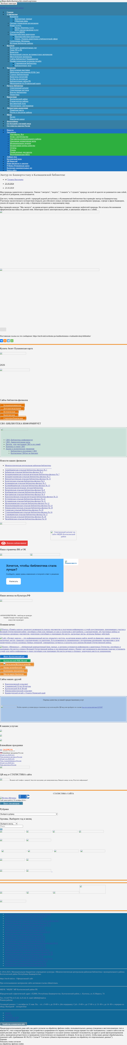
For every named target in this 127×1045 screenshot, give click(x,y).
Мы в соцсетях (11, 1020)
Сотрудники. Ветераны (20, 41)
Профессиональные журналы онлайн (25, 61)
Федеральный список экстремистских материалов (31, 54)
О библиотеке (12, 14)
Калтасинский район (19, 99)
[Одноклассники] (4, 340)
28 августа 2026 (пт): (7, 755)
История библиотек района (21, 43)
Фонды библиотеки (18, 92)
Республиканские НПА (20, 154)
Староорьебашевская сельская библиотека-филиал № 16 (28, 512)
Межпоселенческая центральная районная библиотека (28, 914)
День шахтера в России (8, 765)
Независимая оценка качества (22, 146)
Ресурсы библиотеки (15, 86)
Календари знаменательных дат (23, 48)
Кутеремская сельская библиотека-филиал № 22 (25, 499)
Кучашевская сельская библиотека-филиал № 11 (25, 501)
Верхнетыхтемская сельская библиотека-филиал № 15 (28, 479)
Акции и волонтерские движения (20, 449)
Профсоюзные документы (21, 152)
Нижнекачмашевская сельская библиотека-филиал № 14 (28, 506)
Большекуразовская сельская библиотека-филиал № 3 (27, 477)
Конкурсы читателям (19, 77)
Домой (8, 1013)
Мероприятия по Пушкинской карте (25, 83)
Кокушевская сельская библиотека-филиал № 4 (25, 494)
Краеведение (12, 97)
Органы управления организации (24, 23)
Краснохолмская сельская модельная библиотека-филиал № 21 (31, 497)
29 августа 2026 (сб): (7, 759)
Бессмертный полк (18, 103)
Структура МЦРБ (17, 32)
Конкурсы (14, 52)
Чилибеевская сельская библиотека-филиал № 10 (26, 519)
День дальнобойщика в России (10, 761)
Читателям (11, 68)
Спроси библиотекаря (19, 74)
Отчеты (13, 148)
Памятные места (17, 110)
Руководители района (19, 101)
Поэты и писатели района (21, 112)
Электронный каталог (19, 88)
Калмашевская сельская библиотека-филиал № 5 (25, 483)
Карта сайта (11, 170)
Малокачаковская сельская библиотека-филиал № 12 (27, 503)
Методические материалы (21, 57)
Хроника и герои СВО (15, 446)
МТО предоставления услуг (27, 30)
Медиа (9, 115)
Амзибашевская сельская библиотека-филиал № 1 (26, 470)
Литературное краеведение (17, 108)
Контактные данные (23, 19)
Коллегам (10, 46)
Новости (8, 1015)
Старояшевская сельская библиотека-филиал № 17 (26, 514)
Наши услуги (15, 25)
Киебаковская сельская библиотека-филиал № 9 (25, 492)
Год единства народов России (18, 126)
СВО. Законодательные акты (18, 442)
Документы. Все (17, 134)
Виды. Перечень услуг (24, 28)
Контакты (14, 16)
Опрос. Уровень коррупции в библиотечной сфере (36, 39)
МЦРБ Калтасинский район (12, 8)
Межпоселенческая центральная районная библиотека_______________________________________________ (28, 466)
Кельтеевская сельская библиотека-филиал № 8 (25, 490)
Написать (13, 581)
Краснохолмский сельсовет (16, 684)
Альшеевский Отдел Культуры (18, 686)
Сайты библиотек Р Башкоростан (24, 59)
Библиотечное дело (23, 66)
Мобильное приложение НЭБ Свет (25, 72)
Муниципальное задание (20, 143)
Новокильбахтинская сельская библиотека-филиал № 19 (29, 508)
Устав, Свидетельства (19, 137)
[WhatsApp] (11, 340)
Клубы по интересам (19, 79)
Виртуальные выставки (20, 70)
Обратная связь (21, 21)
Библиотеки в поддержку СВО (24, 451)
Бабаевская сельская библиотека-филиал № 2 (24, 472)
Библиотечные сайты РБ (20, 81)
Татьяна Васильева (15, 179)
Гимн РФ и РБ (16, 50)
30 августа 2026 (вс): (7, 763)
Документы (11, 132)
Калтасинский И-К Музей (16, 688)
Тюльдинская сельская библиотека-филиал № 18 (25, 517)
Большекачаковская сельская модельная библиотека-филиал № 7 (32, 474)
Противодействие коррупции (22, 34)
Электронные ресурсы (19, 90)
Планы (13, 150)
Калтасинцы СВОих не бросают (24, 453)
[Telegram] (8, 340)
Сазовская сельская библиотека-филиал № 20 (24, 510)
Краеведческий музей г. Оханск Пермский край (25, 693)
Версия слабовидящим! (16, 543)
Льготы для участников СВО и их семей (23, 444)
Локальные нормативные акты (23, 141)
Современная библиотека (25, 63)
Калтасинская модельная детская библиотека (24, 488)
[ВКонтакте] (1, 340)
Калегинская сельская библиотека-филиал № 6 (25, 481)
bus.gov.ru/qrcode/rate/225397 (92, 707)
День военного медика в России (11, 757)
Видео (12, 117)
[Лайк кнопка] (3, 329)
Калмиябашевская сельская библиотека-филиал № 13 (27, 485)
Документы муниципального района (25, 139)
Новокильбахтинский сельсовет (18, 691)
